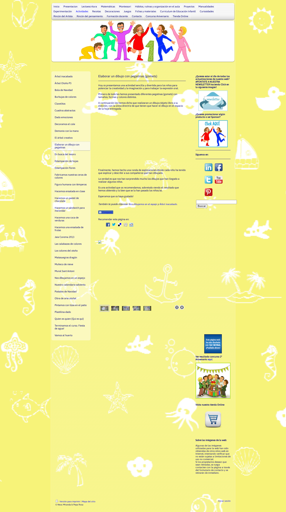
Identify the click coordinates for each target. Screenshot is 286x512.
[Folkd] (137, 225)
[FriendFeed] (166, 225)
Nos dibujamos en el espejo (143, 204)
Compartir (107, 212)
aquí (210, 359)
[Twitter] (114, 225)
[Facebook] (108, 225)
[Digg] (125, 225)
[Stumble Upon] (149, 225)
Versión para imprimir (70, 501)
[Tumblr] (155, 225)
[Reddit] (131, 225)
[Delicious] (120, 225)
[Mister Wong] (143, 225)
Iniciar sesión (224, 501)
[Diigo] (160, 225)
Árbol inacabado (168, 204)
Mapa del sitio (88, 501)
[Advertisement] (142, 139)
